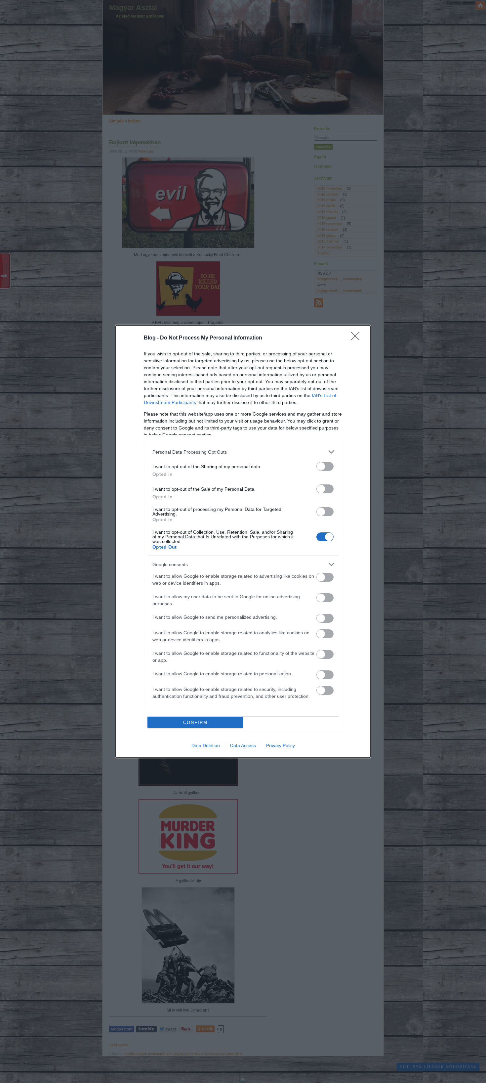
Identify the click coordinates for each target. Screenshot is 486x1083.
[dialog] (243, 541)
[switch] (325, 466)
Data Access (243, 745)
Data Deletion (205, 745)
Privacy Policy (280, 745)
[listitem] (243, 451)
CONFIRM (195, 722)
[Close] (357, 338)
